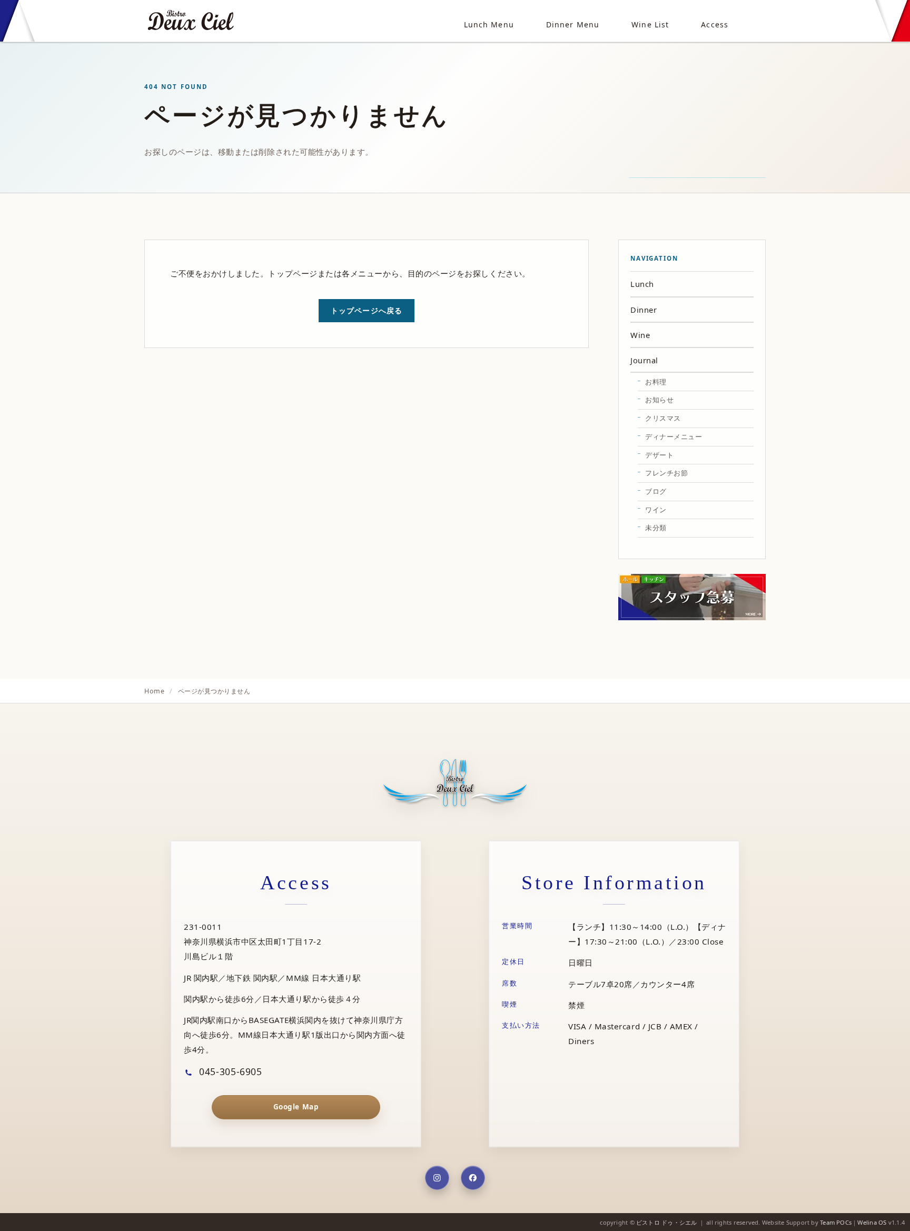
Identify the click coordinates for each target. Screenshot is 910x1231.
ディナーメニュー (673, 436)
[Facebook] (473, 1178)
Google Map (296, 1106)
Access (714, 24)
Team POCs (836, 1222)
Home (154, 691)
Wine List (650, 24)
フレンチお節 (666, 473)
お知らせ (659, 399)
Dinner (643, 309)
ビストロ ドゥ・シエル (666, 1222)
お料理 (656, 381)
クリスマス (663, 418)
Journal (644, 360)
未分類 (656, 527)
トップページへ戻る (366, 310)
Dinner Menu (572, 24)
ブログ (656, 491)
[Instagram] (437, 1178)
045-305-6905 (229, 1071)
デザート (659, 455)
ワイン (656, 509)
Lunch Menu (489, 24)
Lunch (642, 284)
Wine (640, 335)
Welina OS (871, 1222)
